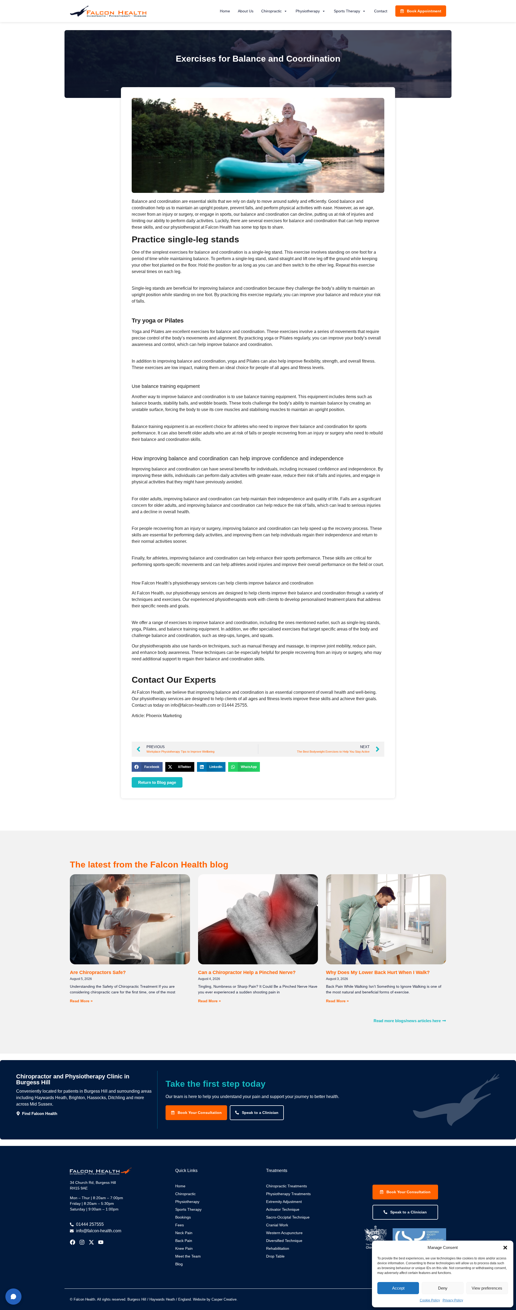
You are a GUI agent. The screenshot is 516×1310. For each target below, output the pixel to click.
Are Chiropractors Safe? (98, 972)
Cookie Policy (430, 1300)
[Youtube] (100, 1242)
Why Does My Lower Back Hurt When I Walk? (378, 972)
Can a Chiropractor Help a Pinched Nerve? (247, 972)
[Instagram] (82, 1242)
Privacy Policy (453, 1300)
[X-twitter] (91, 1242)
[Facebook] (72, 1242)
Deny (442, 1288)
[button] (505, 1247)
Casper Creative (224, 1299)
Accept (398, 1288)
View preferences (487, 1288)
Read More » (81, 1001)
